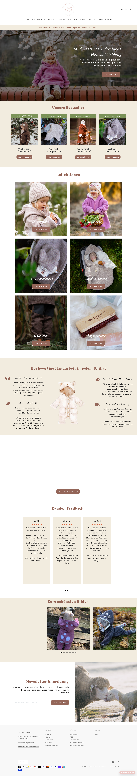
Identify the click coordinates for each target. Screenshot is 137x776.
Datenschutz (74, 740)
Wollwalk (48, 734)
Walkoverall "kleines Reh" (24, 150)
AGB (71, 737)
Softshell (48, 737)
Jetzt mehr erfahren (68, 492)
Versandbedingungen (77, 745)
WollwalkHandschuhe (112, 150)
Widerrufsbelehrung (77, 742)
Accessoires (49, 740)
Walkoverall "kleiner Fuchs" (83, 150)
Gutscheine (48, 742)
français (22, 762)
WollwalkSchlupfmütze (54, 150)
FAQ (96, 734)
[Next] (133, 629)
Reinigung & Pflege (51, 745)
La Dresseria (90, 767)
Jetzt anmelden (59, 702)
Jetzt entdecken (111, 74)
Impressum (74, 734)
